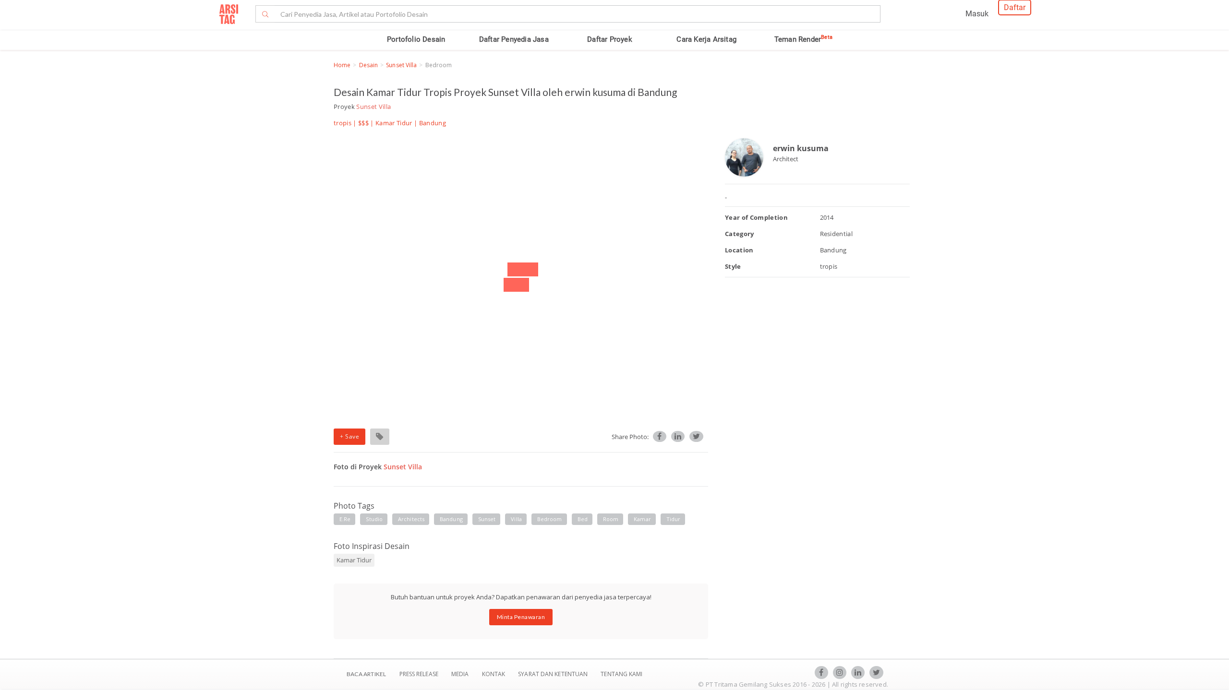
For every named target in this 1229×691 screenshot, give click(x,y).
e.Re (344, 519)
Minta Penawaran (521, 616)
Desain (368, 65)
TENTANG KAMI (621, 674)
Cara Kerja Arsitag (706, 39)
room (610, 519)
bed (583, 519)
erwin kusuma (801, 148)
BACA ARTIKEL (366, 674)
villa (516, 519)
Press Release (419, 674)
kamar (642, 519)
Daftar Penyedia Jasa (514, 39)
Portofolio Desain (416, 39)
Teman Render (803, 39)
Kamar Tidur (393, 123)
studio (374, 519)
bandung (451, 519)
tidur (673, 519)
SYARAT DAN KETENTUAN (553, 674)
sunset (487, 519)
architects (411, 519)
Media (460, 674)
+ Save (349, 436)
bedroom (549, 519)
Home (342, 65)
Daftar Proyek (609, 39)
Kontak (494, 674)
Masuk (976, 13)
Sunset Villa (401, 65)
